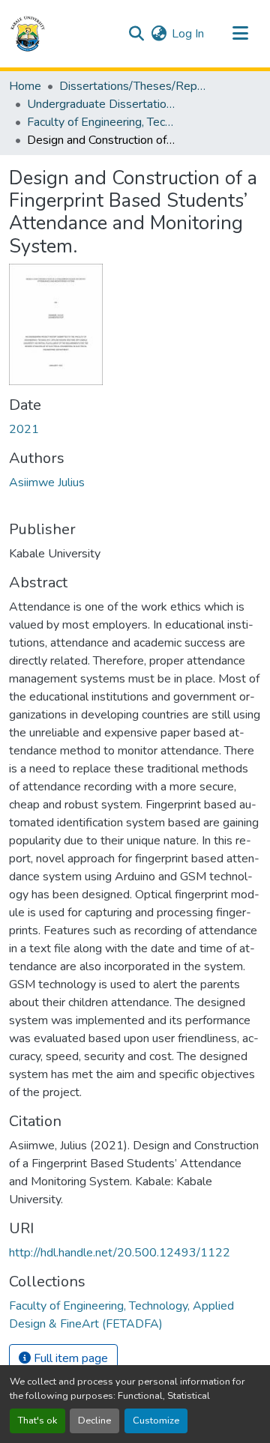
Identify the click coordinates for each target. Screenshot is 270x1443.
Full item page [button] (69, 1358)
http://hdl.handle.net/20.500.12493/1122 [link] (119, 1252)
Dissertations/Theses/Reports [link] (134, 86)
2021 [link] (24, 429)
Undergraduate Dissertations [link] (102, 104)
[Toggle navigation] (240, 33)
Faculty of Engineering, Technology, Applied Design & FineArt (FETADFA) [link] (102, 122)
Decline (94, 1420)
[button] (27, 33)
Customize (156, 1420)
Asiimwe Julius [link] (47, 482)
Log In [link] (188, 33)
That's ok (37, 1420)
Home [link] (25, 86)
